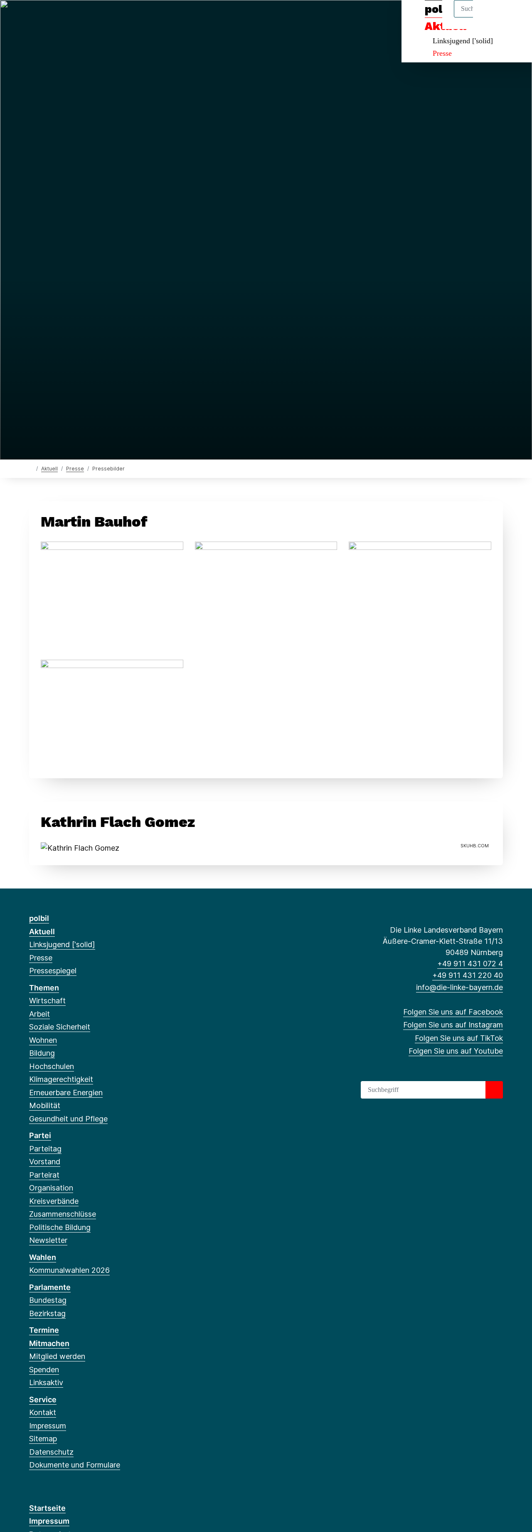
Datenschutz (51, 1452)
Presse (442, 53)
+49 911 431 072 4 (470, 963)
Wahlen (42, 1257)
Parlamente (50, 1287)
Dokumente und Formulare (74, 1464)
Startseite (47, 1508)
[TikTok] (61, 17)
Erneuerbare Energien (66, 1092)
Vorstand (44, 1161)
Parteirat (44, 1175)
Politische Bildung (60, 1227)
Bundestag (47, 1300)
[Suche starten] (494, 1090)
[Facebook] (33, 17)
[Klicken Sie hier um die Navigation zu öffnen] (514, 17)
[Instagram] (47, 17)
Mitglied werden (57, 1356)
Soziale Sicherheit (59, 1026)
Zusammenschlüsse (62, 1214)
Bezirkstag (47, 1313)
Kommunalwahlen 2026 (69, 1270)
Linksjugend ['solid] (463, 41)
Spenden (44, 1369)
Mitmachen (49, 1343)
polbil (39, 918)
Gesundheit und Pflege (68, 1118)
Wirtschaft (47, 1000)
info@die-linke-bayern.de (459, 987)
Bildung (42, 1053)
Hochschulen (51, 1066)
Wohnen (43, 1040)
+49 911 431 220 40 (467, 975)
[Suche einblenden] (490, 17)
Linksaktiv (46, 1382)
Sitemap (43, 1438)
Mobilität (44, 1105)
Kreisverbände (54, 1201)
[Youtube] (74, 17)
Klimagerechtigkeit (61, 1079)
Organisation (51, 1187)
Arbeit (39, 1014)
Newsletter (48, 1240)
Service (43, 1399)
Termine (44, 1330)
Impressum (47, 1425)
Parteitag (45, 1148)
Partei (40, 1135)
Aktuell (49, 468)
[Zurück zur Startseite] (31, 468)
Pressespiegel (52, 970)
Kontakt (42, 1412)
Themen (44, 987)
